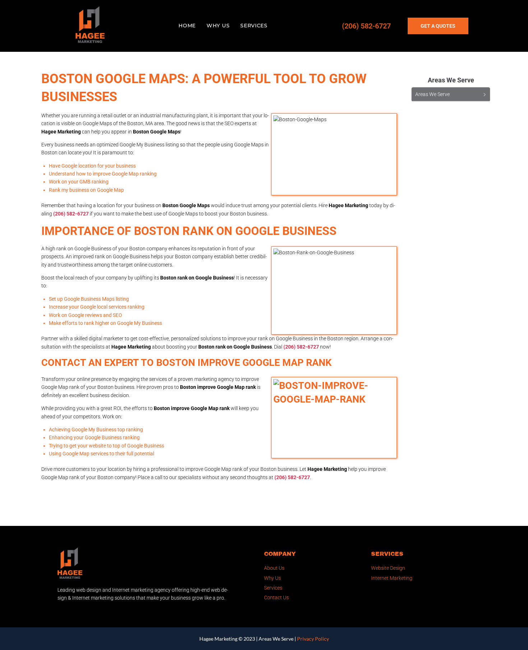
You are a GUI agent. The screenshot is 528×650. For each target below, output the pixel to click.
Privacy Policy (313, 639)
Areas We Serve (276, 639)
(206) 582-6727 (366, 26)
